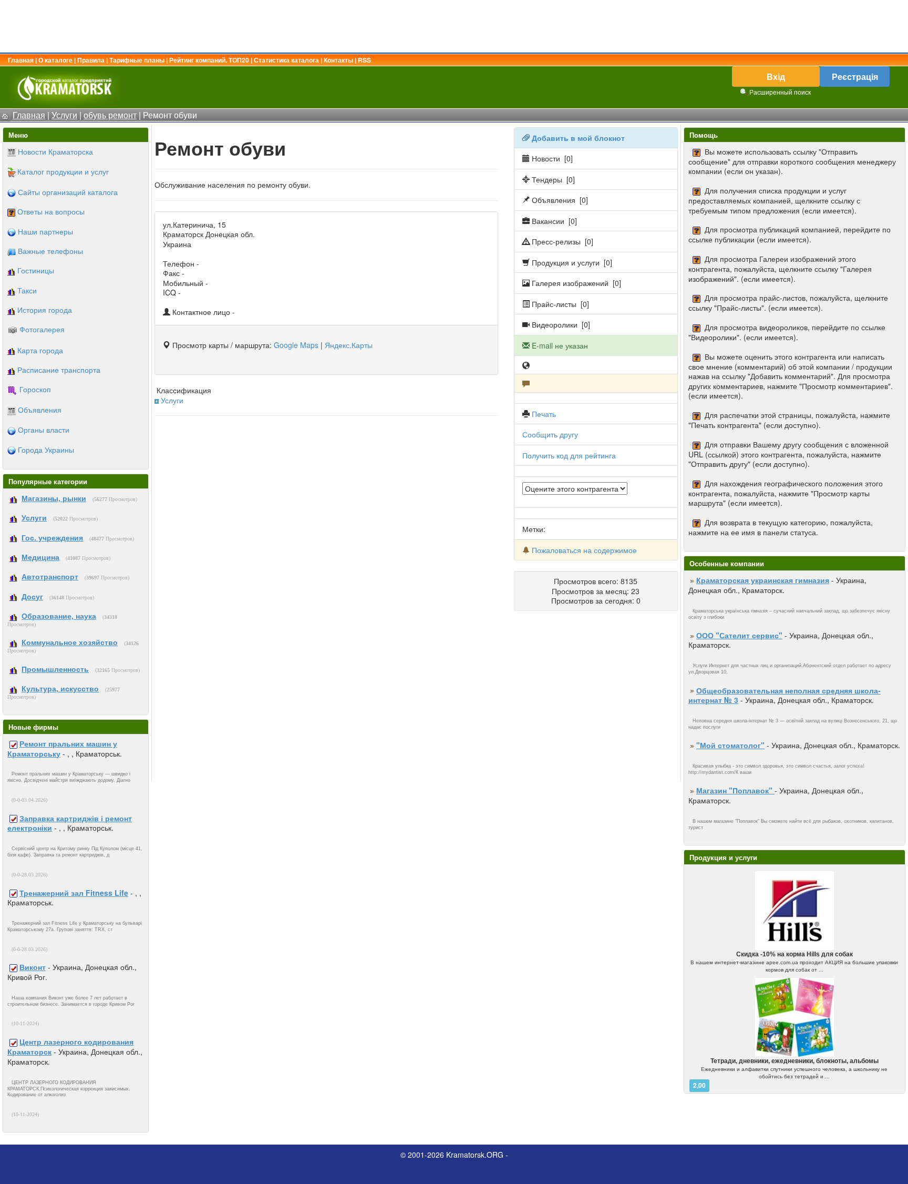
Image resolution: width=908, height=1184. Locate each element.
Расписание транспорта (58, 369)
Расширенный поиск (780, 91)
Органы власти (43, 429)
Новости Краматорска (55, 151)
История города (44, 309)
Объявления (39, 409)
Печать (544, 414)
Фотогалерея (42, 329)
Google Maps (296, 345)
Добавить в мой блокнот (578, 137)
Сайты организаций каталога (68, 192)
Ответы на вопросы (51, 211)
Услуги (172, 400)
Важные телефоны (50, 251)
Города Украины (46, 449)
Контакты (338, 60)
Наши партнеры (45, 231)
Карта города (40, 350)
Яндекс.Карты (349, 345)
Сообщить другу (550, 434)
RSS (364, 60)
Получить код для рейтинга (569, 455)
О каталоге (55, 60)
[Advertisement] (454, 26)
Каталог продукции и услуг (63, 171)
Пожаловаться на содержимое (584, 550)
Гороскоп (35, 389)
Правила (91, 60)
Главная (21, 60)
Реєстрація (855, 76)
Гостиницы (35, 270)
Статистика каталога (286, 60)
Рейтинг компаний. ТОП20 (209, 60)
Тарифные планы (136, 60)
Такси (27, 290)
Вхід (776, 76)
